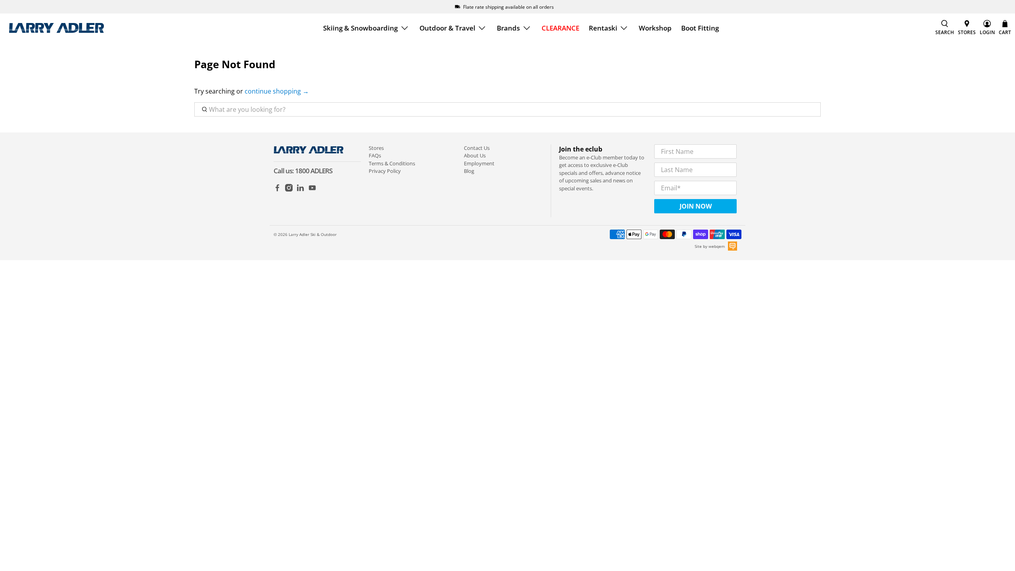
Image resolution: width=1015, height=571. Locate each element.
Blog (469, 170)
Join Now (696, 206)
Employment (479, 163)
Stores (376, 147)
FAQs (375, 155)
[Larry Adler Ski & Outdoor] (56, 28)
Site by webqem (710, 246)
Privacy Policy (385, 170)
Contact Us (477, 147)
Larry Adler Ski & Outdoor (313, 234)
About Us (475, 155)
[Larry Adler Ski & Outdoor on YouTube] (312, 189)
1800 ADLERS (313, 170)
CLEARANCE (560, 28)
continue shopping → (277, 91)
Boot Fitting (700, 28)
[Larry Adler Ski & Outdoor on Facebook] (277, 189)
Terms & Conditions (392, 163)
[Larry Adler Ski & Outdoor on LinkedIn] (300, 189)
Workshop (655, 28)
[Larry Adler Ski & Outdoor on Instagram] (289, 189)
